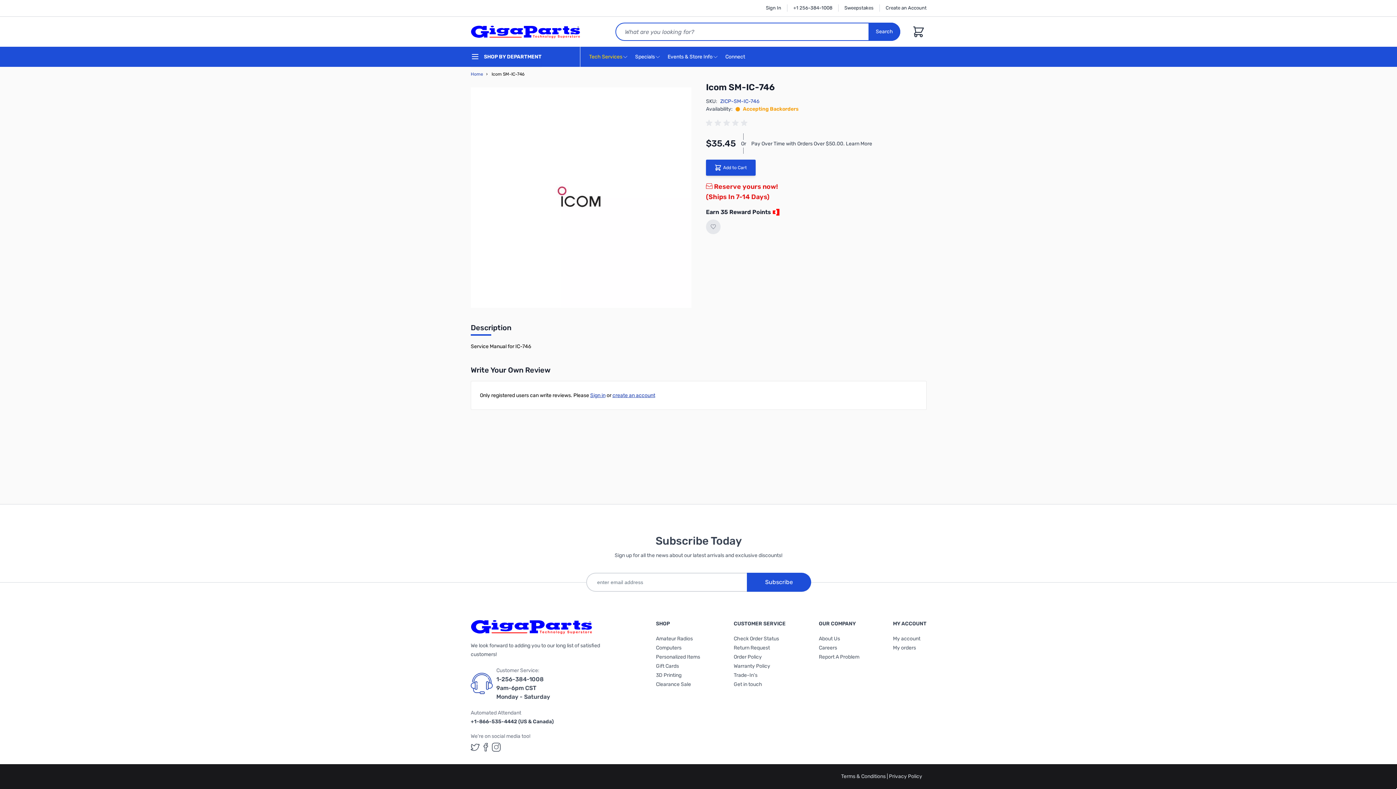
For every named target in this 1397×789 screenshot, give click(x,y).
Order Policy (748, 657)
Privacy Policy (905, 776)
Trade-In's (745, 675)
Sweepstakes (859, 8)
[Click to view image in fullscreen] (581, 197)
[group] (728, 123)
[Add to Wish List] (713, 227)
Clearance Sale (673, 684)
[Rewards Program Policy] (775, 212)
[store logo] (525, 31)
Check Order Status (756, 639)
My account (906, 639)
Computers (669, 648)
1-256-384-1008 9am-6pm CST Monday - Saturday (523, 688)
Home (477, 74)
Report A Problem (839, 657)
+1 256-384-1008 (812, 8)
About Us (829, 639)
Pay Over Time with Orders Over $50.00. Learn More (811, 144)
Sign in (598, 395)
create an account (633, 395)
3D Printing (669, 675)
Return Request (752, 648)
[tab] (491, 330)
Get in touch (748, 684)
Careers (828, 648)
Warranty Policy (752, 666)
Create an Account (906, 8)
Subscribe (779, 582)
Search (884, 31)
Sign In (773, 8)
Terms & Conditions (864, 776)
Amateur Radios (674, 639)
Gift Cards (667, 666)
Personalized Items (678, 657)
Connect (735, 57)
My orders (904, 648)
